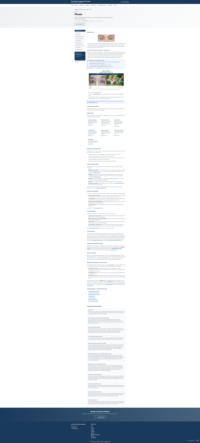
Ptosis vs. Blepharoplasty (101, 188)
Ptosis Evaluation (97, 208)
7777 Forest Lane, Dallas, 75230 (77, 2)
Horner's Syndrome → (79, 43)
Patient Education (102, 5)
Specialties (93, 5)
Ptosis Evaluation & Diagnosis (94, 291)
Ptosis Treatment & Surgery (94, 228)
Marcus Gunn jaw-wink (119, 183)
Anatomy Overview (91, 102)
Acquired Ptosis (97, 172)
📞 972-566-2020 (80, 24)
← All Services (77, 61)
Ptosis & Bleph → (78, 47)
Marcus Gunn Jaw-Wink (92, 299)
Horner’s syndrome (113, 178)
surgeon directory (114, 249)
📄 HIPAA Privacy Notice (95, 434)
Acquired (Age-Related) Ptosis (94, 294)
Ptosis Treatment (90, 285)
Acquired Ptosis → (78, 40)
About (76, 5)
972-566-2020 (125, 2)
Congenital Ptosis (97, 176)
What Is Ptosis (77, 32)
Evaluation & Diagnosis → (79, 36)
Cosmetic (81, 5)
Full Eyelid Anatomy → (79, 49)
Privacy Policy (93, 437)
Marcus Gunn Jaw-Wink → (79, 45)
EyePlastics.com (107, 441)
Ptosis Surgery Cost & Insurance (97, 240)
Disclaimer (93, 436)
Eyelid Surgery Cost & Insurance (114, 240)
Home (72, 5)
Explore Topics (77, 34)
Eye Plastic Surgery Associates (80, 9)
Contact (115, 5)
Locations (110, 5)
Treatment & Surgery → (79, 38)
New (194, 412)
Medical (87, 5)
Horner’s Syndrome (92, 297)
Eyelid (87, 9)
